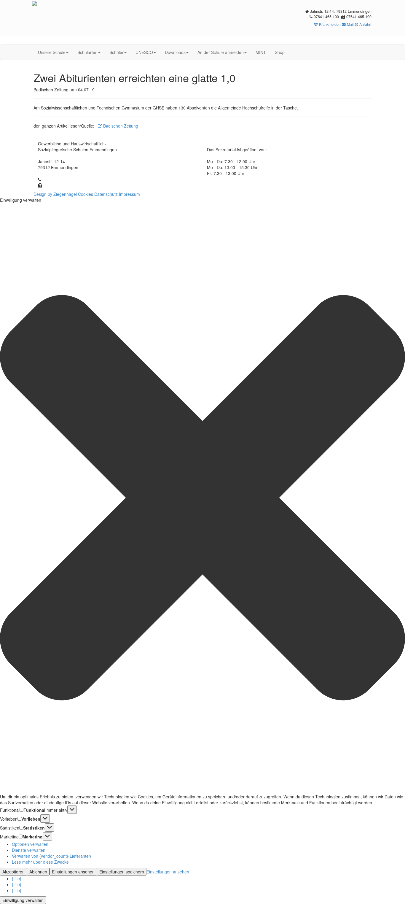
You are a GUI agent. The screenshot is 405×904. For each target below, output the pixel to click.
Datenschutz (106, 194)
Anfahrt (364, 24)
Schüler (116, 52)
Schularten (87, 52)
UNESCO (144, 52)
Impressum (129, 194)
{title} (16, 878)
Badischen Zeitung (120, 126)
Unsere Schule (52, 52)
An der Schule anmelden (220, 52)
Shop (280, 52)
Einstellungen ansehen (73, 872)
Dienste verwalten (28, 850)
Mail (350, 24)
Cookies (85, 194)
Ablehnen (38, 872)
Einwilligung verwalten (23, 900)
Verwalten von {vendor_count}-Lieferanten (51, 856)
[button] (202, 498)
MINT (261, 52)
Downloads (175, 52)
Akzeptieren (13, 872)
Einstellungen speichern (121, 872)
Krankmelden (329, 24)
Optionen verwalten (30, 844)
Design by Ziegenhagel (55, 194)
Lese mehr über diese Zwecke (40, 862)
